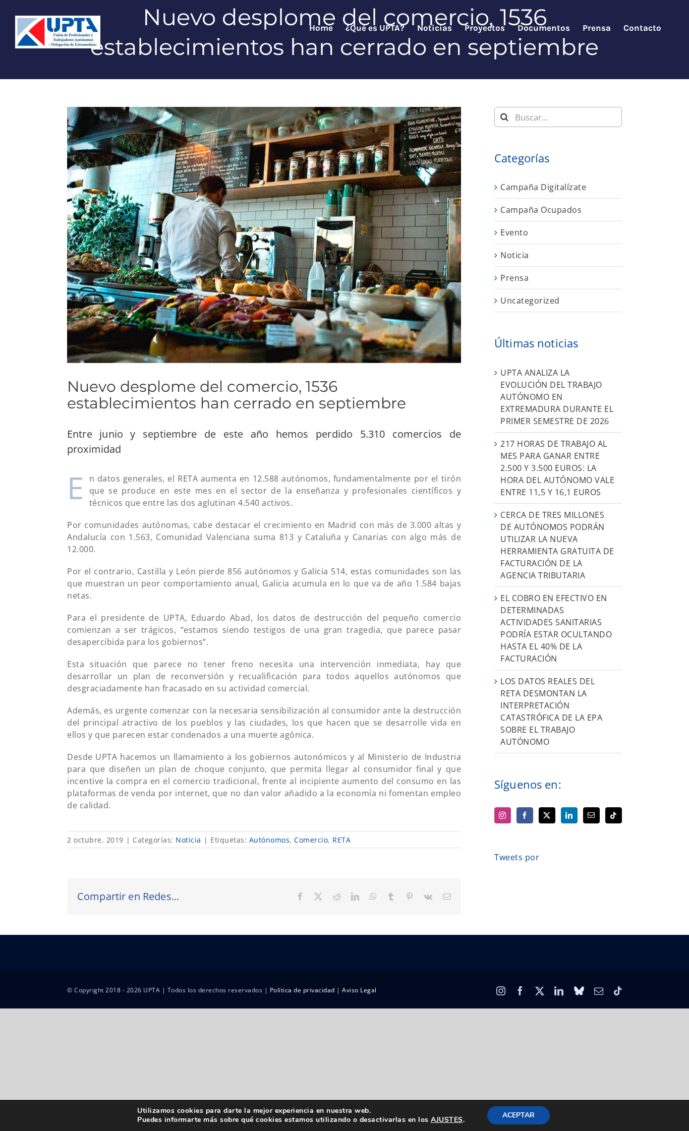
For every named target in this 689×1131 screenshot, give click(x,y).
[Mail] (591, 815)
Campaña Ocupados (541, 209)
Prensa (514, 277)
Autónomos (269, 840)
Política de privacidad (302, 990)
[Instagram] (502, 815)
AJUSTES (447, 1119)
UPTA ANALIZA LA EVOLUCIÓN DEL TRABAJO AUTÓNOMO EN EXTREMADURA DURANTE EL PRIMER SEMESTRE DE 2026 (556, 397)
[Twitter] (547, 815)
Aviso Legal (359, 990)
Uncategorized (530, 300)
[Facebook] (524, 815)
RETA (341, 840)
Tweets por (516, 857)
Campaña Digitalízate (543, 187)
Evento (514, 232)
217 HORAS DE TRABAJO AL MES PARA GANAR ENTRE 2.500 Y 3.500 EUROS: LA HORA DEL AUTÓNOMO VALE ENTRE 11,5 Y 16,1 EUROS (557, 468)
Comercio (311, 840)
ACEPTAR (518, 1115)
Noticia (188, 840)
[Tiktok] (613, 815)
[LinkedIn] (569, 815)
